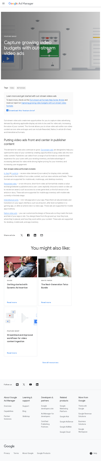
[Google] (13, 3)
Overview (7, 406)
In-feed (6, 173)
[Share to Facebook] (28, 235)
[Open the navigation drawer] (3, 3)
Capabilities (8, 411)
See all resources (50, 362)
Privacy (7, 453)
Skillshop (26, 416)
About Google (27, 453)
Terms (16, 453)
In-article (14, 173)
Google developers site (47, 407)
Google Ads (64, 416)
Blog (24, 411)
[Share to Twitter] (21, 235)
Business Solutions (82, 422)
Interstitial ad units (11, 200)
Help (95, 453)
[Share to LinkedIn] (35, 235)
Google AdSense (66, 422)
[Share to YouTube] (30, 384)
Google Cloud (65, 432)
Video (12, 88)
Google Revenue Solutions (85, 415)
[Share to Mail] (41, 235)
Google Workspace (82, 430)
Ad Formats (21, 88)
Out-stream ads (47, 150)
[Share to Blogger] (17, 384)
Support (26, 406)
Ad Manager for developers (47, 415)
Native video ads (10, 213)
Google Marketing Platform (64, 408)
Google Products (43, 453)
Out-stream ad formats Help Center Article (47, 100)
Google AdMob (66, 427)
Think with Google (82, 407)
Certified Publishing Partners (45, 424)
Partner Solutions (7, 417)
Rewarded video (10, 184)
